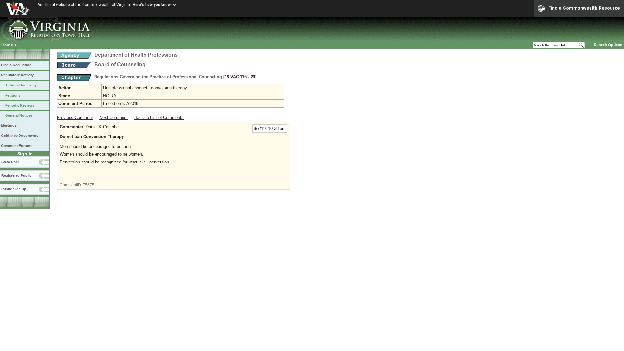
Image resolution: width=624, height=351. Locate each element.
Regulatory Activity (17, 75)
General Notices (18, 115)
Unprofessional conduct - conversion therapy (145, 87)
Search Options (608, 45)
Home (7, 45)
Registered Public (16, 175)
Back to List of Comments (159, 117)
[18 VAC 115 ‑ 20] (239, 76)
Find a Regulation (16, 65)
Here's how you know (152, 4)
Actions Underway (21, 85)
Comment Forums (16, 146)
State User (10, 162)
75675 (88, 185)
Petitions (12, 95)
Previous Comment (75, 117)
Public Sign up (13, 189)
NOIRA (109, 95)
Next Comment (113, 117)
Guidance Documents (19, 135)
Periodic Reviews (19, 105)
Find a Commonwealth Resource (584, 8)
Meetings (9, 125)
